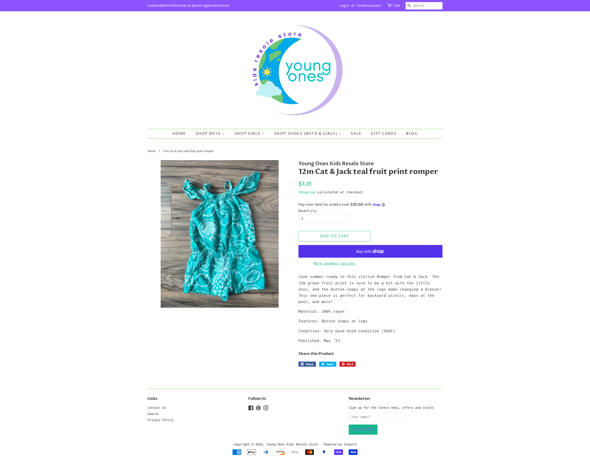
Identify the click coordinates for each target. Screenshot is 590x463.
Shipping (306, 192)
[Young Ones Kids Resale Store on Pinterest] (258, 409)
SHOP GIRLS (248, 133)
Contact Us (157, 408)
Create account (369, 5)
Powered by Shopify (340, 444)
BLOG (412, 133)
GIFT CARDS (383, 133)
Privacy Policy (160, 420)
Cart (396, 5)
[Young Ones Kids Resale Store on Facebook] (251, 409)
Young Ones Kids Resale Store (293, 444)
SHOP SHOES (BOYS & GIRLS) (306, 133)
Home (179, 133)
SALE (356, 133)
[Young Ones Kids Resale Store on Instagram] (265, 409)
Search (153, 414)
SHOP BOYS (208, 133)
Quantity (307, 211)
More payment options (334, 263)
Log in (344, 5)
